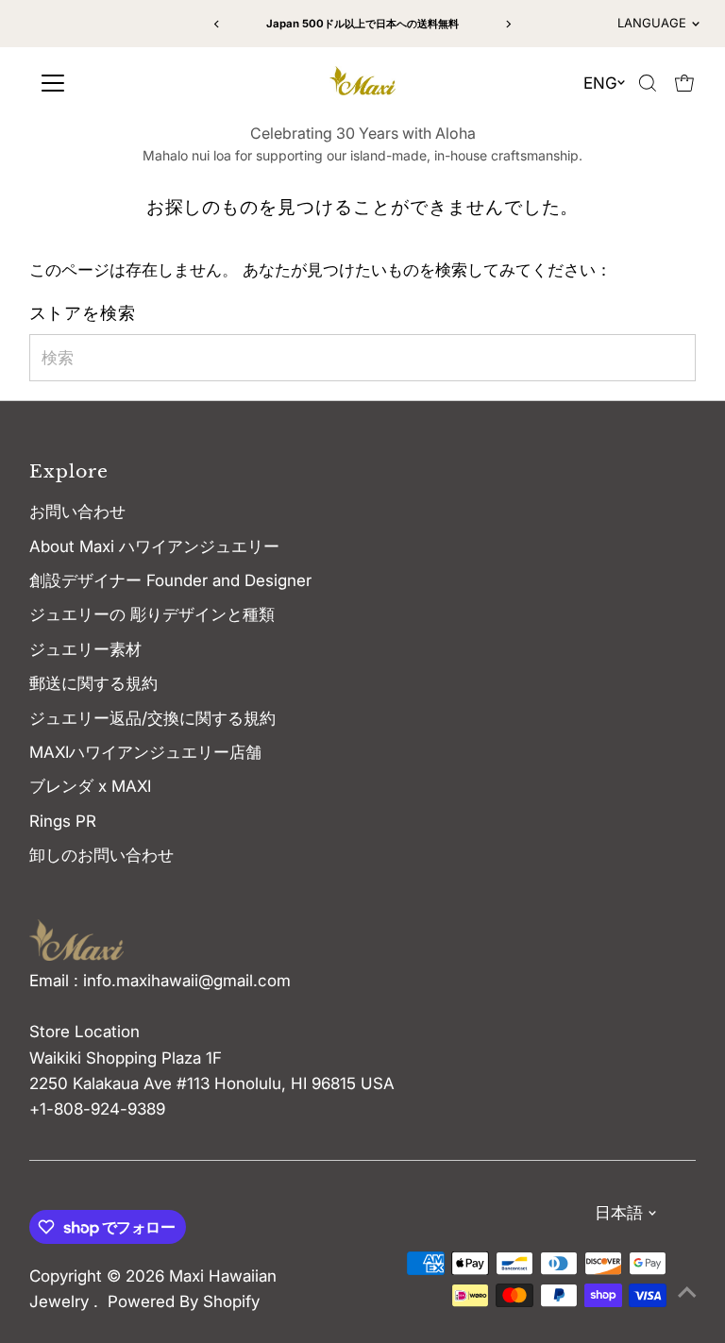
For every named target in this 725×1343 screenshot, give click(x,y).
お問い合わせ (77, 511)
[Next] (508, 24)
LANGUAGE (651, 22)
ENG (600, 83)
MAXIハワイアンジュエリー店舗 (145, 752)
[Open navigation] (116, 83)
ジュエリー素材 (85, 649)
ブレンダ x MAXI (90, 786)
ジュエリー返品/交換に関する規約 (152, 718)
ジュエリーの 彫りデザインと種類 (160, 614)
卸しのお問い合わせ (101, 855)
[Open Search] (647, 83)
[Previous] (216, 24)
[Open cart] (684, 83)
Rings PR (62, 821)
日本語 (619, 1212)
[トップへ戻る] (687, 1291)
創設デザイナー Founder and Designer (170, 580)
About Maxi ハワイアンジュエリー (154, 546)
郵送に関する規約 (93, 683)
